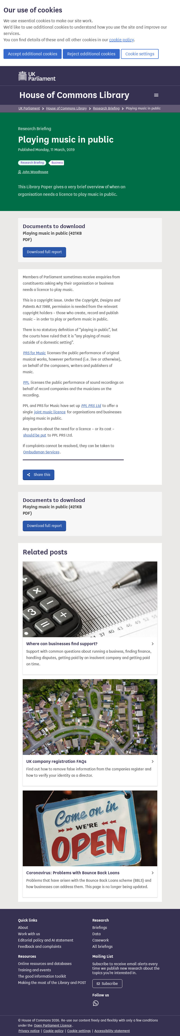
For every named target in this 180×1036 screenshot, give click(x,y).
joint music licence (50, 412)
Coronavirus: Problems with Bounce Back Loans (73, 872)
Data (96, 934)
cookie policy (121, 39)
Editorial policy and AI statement (45, 940)
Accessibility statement (112, 1031)
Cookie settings (139, 54)
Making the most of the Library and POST (52, 983)
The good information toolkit (42, 976)
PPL (26, 382)
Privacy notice (29, 1031)
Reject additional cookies (91, 54)
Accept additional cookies (32, 54)
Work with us (29, 934)
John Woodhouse (35, 172)
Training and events (34, 970)
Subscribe (109, 983)
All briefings (102, 947)
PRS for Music (34, 353)
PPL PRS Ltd (91, 405)
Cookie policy (53, 1031)
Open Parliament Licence (53, 1026)
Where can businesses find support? (61, 643)
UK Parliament (29, 108)
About (23, 928)
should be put (34, 435)
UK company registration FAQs (56, 761)
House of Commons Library (74, 95)
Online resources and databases (44, 964)
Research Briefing (106, 108)
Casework (100, 940)
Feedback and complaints (39, 947)
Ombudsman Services (41, 452)
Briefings (99, 928)
